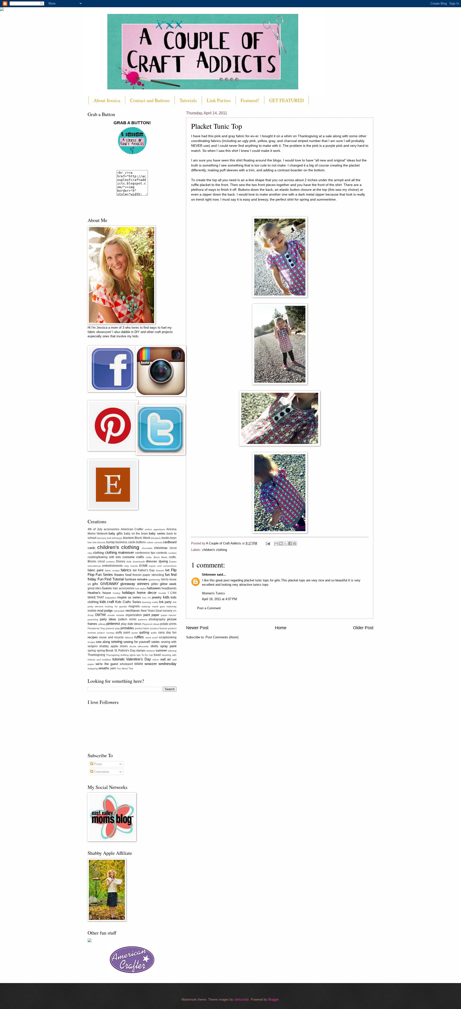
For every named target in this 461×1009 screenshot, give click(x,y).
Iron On (146, 597)
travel (157, 654)
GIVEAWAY (109, 584)
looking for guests (116, 606)
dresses (151, 561)
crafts (140, 557)
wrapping (93, 668)
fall (135, 570)
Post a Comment (209, 608)
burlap (110, 542)
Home (280, 627)
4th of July (95, 529)
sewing (116, 642)
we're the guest (107, 664)
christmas (161, 548)
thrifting (125, 655)
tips (138, 655)
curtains (110, 561)
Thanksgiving (96, 654)
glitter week (168, 584)
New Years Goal (151, 610)
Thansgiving (113, 655)
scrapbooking (167, 637)
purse (135, 632)
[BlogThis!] (281, 543)
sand (148, 637)
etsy (126, 566)
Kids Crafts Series (128, 602)
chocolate (147, 548)
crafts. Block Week (156, 557)
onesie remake (115, 615)
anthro (148, 529)
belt (109, 538)
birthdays (117, 538)
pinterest (113, 623)
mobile (92, 610)
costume (128, 557)
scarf (155, 637)
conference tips (145, 552)
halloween (154, 588)
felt (167, 570)
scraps (91, 642)
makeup (145, 606)
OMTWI (100, 615)
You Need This (125, 668)
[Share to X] (285, 543)
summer (161, 650)
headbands (169, 588)
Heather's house (99, 593)
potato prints (168, 623)
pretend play (113, 628)
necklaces (133, 610)
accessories (111, 529)
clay (90, 553)
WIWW (138, 664)
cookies (172, 553)
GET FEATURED (286, 100)
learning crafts (150, 602)
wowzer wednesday (160, 664)
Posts (97, 764)
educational (94, 566)
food (128, 575)
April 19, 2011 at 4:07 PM (219, 599)
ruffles (139, 637)
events (134, 566)
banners (101, 538)
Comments (101, 772)
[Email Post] (267, 543)
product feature (158, 628)
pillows (102, 624)
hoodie (162, 593)
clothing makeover (119, 552)
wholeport (126, 664)
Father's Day (146, 570)
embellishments (112, 565)
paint (146, 615)
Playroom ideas (150, 624)
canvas (158, 542)
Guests (107, 588)
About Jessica (106, 100)
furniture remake (136, 579)
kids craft (107, 602)
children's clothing (214, 550)
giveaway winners (134, 584)
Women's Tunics (213, 593)
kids (166, 597)
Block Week (142, 537)
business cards (125, 542)
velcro (155, 659)
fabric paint (95, 570)
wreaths (103, 668)
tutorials (118, 659)
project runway (105, 632)
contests (161, 552)
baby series (157, 533)
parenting (93, 619)
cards (91, 548)
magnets (134, 606)
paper (155, 615)
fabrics (126, 570)
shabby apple (108, 646)
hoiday (116, 593)
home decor (147, 593)
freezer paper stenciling (148, 574)
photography (157, 619)
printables (127, 628)
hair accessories (123, 588)
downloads (139, 561)
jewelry (157, 597)
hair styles (140, 588)
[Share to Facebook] (290, 543)
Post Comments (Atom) (222, 637)
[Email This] (276, 543)
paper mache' (169, 615)
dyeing (163, 561)
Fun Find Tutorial (110, 579)
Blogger (273, 999)
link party (165, 602)
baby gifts (116, 533)
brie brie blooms (96, 542)
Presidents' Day (96, 628)
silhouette (143, 646)
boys (173, 537)
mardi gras (158, 606)
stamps (141, 650)
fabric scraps (112, 570)
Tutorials (188, 100)
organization (134, 615)
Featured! (250, 100)
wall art (165, 659)
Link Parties (219, 100)
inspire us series (129, 597)
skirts (154, 646)
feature (160, 570)
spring (92, 650)
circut (173, 548)
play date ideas (131, 623)
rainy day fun (167, 632)
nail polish (119, 610)
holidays (128, 593)
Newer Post (197, 627)
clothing (98, 552)
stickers (150, 650)
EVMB (143, 565)
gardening (154, 579)
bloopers (156, 538)
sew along (103, 642)
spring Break (105, 650)
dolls (128, 561)
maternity (171, 606)
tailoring (172, 650)
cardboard (169, 542)
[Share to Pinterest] (294, 543)
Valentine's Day (138, 659)
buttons (141, 542)
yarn (113, 668)
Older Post (363, 627)
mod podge (105, 610)
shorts (132, 646)
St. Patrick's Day (124, 650)
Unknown (209, 574)
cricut (101, 561)
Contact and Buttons (150, 100)
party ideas (108, 619)
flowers (119, 575)
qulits (154, 632)
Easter (172, 561)
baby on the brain (136, 533)
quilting (144, 632)
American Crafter (132, 529)
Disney (120, 561)
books (166, 537)
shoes (124, 646)
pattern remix (127, 619)
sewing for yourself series (141, 642)
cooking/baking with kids (104, 557)
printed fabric (142, 628)
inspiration (110, 597)
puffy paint (123, 632)
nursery (167, 610)
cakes (150, 542)
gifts (95, 584)
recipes (93, 637)
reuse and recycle (111, 637)
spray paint (168, 646)
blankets (128, 537)
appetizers (159, 529)
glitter (154, 584)
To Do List (147, 655)
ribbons (129, 637)
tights (133, 655)
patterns (142, 619)
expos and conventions (162, 566)
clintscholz (241, 999)
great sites (94, 588)
